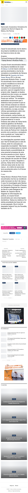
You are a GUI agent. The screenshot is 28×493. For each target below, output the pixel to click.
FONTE (2, 224)
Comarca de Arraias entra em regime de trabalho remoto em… (14, 402)
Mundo (16, 485)
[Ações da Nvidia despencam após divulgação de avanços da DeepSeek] (20, 286)
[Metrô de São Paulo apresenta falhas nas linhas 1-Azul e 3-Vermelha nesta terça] (7, 269)
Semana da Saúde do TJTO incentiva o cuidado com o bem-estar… (14, 457)
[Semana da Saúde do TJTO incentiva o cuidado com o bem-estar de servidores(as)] (4, 351)
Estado (14, 399)
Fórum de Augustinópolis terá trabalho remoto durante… (14, 475)
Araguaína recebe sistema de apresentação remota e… (14, 438)
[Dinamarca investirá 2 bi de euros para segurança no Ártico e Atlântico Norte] (7, 286)
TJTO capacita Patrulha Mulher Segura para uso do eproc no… (14, 420)
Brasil (2, 23)
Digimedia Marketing (16, 491)
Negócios (12, 485)
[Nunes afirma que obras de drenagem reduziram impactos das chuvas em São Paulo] (20, 269)
